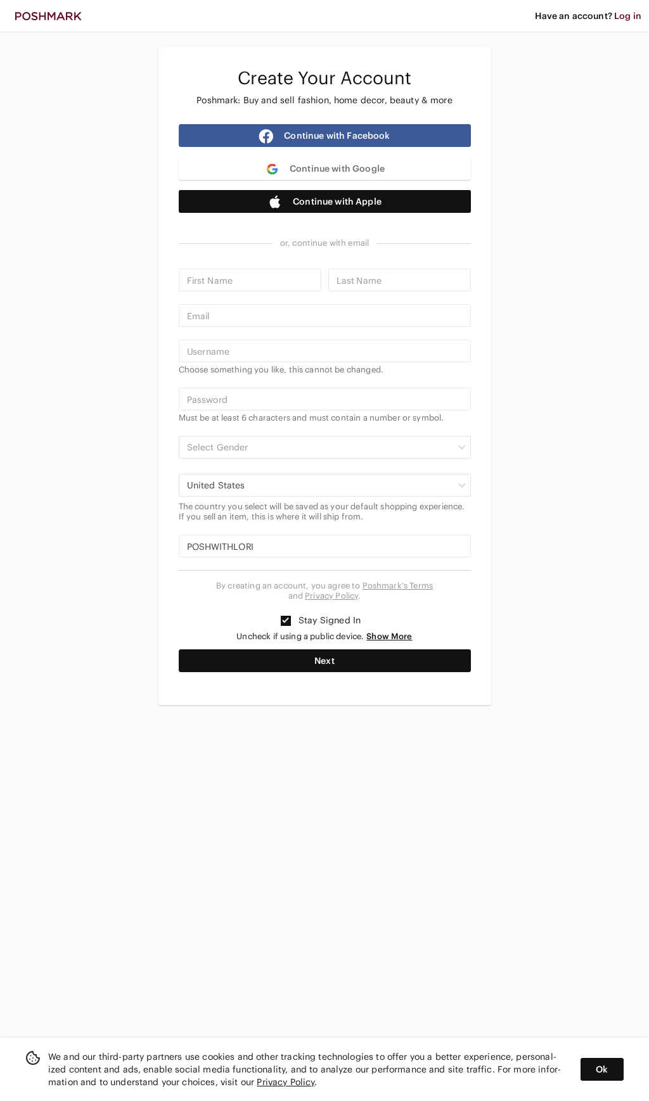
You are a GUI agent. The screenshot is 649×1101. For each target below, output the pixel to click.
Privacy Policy (331, 595)
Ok (602, 1069)
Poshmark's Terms (398, 585)
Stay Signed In (328, 620)
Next (324, 660)
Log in (627, 16)
